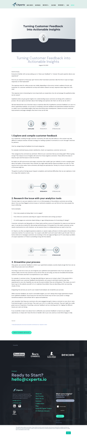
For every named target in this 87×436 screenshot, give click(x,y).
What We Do (40, 398)
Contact (72, 5)
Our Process (37, 5)
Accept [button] (68, 432)
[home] (18, 4)
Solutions (53, 5)
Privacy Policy (59, 422)
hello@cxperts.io (29, 379)
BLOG (68, 5)
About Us (39, 393)
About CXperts (30, 5)
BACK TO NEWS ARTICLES (22, 332)
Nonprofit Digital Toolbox (44, 408)
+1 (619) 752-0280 (17, 403)
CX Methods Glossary (43, 411)
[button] (45, 5)
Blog (37, 406)
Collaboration (40, 403)
